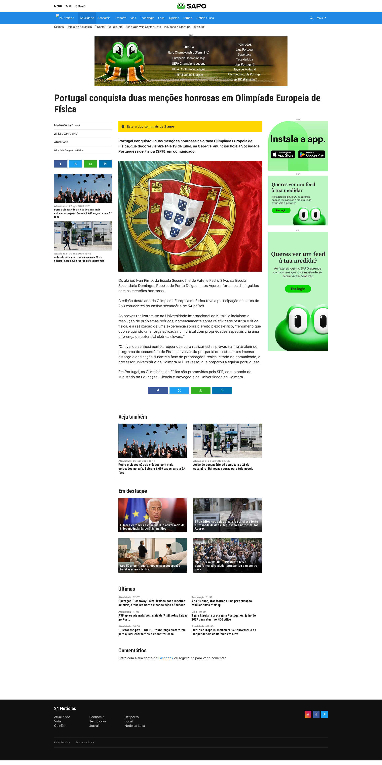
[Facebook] (316, 714)
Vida (194, 611)
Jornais (79, 6)
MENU (58, 6)
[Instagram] (308, 714)
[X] (324, 714)
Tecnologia (198, 597)
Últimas (126, 589)
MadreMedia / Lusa (67, 125)
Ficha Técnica (62, 742)
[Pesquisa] (311, 18)
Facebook (165, 658)
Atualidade (61, 142)
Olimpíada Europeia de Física (68, 150)
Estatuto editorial (85, 742)
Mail (69, 6)
